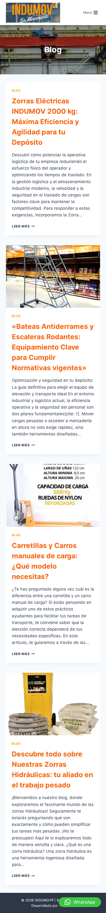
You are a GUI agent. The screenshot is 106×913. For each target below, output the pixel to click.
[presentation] (53, 276)
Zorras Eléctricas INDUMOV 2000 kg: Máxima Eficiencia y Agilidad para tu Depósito (45, 121)
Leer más (23, 226)
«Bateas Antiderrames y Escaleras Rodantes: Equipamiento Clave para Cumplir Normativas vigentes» (53, 347)
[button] (80, 902)
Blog (16, 90)
